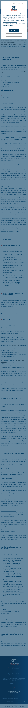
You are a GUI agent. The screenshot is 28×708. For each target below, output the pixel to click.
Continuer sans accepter (18, 3)
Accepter (13, 30)
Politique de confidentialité (14, 35)
